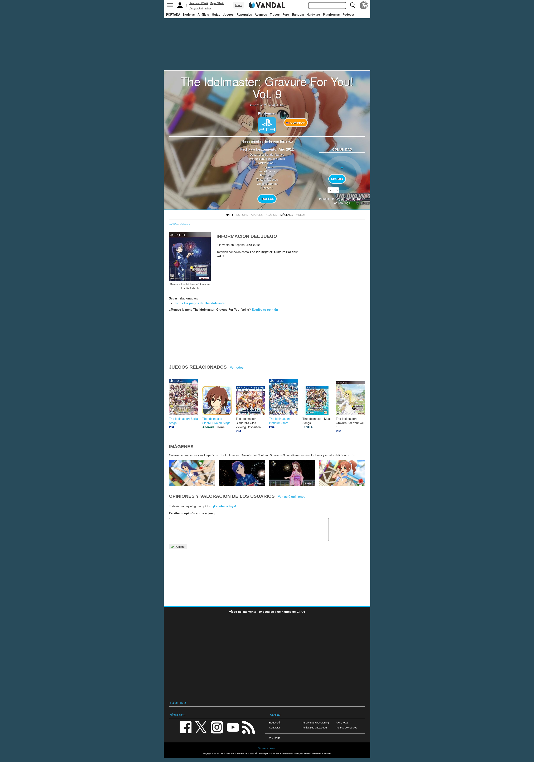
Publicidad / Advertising (315, 722)
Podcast (348, 14)
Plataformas (331, 14)
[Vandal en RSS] (248, 727)
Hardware (313, 14)
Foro (285, 14)
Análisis (203, 14)
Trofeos (267, 199)
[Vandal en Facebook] (185, 727)
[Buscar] (352, 5)
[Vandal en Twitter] (201, 727)
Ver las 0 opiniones (291, 496)
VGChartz (274, 738)
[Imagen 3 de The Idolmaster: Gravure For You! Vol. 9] (292, 473)
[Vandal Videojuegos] (267, 5)
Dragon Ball (196, 8)
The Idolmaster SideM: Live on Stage (216, 421)
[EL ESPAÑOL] (364, 5)
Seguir (337, 179)
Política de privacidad (314, 727)
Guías (216, 14)
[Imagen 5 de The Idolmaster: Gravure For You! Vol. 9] (192, 473)
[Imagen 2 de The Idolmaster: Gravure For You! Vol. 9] (342, 473)
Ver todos (237, 367)
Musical (269, 104)
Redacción (275, 722)
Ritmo (281, 104)
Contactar (274, 727)
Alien (208, 8)
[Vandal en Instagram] (217, 727)
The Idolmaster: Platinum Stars (279, 421)
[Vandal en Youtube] (232, 727)
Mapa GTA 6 (217, 3)
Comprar (297, 122)
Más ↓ (238, 5)
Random (298, 14)
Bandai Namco (274, 154)
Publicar (179, 546)
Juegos (228, 14)
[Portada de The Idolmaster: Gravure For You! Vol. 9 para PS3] (190, 256)
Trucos (275, 14)
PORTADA (173, 14)
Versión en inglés (267, 748)
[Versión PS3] (267, 125)
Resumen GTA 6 (198, 3)
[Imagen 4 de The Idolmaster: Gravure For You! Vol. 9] (242, 473)
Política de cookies (346, 727)
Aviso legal (342, 722)
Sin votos (342, 200)
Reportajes (244, 14)
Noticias (189, 14)
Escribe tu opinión (265, 309)
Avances (261, 14)
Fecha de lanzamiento (258, 149)
